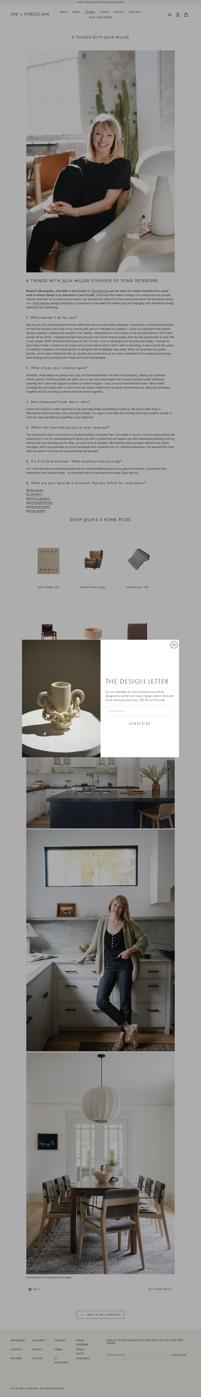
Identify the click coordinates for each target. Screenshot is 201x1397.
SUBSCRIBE (140, 723)
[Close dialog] (174, 644)
